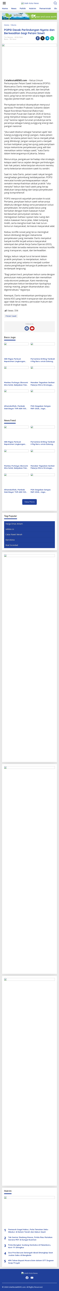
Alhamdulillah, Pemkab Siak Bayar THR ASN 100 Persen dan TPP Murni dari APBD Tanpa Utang (16, 407)
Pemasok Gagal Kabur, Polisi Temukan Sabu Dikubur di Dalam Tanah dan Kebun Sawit (28, 1230)
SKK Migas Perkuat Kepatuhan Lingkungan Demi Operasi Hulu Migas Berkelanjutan (15, 360)
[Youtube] (32, 328)
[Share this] (38, 38)
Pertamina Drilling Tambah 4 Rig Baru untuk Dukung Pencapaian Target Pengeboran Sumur (43, 360)
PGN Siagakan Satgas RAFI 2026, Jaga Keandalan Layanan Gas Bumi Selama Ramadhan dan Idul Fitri (42, 407)
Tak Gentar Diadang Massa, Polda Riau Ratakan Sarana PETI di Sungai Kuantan (30, 1238)
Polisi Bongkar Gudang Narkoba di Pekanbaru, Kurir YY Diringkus (29, 1246)
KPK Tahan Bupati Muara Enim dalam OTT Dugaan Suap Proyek (31, 1261)
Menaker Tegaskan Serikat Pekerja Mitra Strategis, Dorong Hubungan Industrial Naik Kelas (43, 383)
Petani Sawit (10, 316)
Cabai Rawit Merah (13, 534)
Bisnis (6, 39)
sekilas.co (9, 529)
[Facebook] (27, 328)
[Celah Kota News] (30, 3)
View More (29, 501)
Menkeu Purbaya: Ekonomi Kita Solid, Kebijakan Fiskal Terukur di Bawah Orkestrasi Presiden (16, 383)
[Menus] (4, 3)
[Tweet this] (42, 38)
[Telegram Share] (47, 38)
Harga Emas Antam (14, 523)
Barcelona (10, 539)
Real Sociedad (11, 545)
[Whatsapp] (52, 38)
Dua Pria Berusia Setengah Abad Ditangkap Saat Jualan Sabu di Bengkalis (30, 1254)
